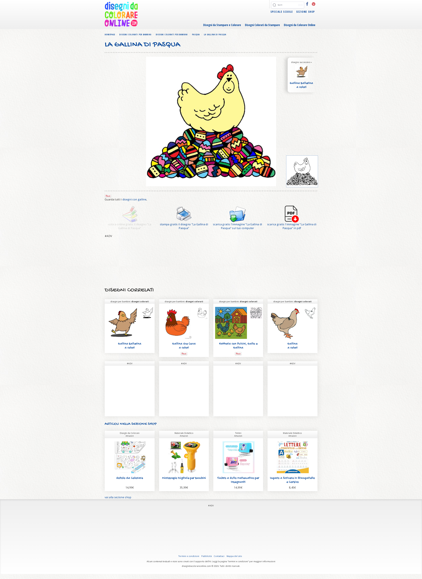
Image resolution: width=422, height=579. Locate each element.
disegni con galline (134, 199)
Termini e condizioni (188, 556)
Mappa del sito (234, 556)
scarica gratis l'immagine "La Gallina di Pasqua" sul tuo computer (237, 226)
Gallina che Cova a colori (184, 346)
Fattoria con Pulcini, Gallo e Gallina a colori (238, 348)
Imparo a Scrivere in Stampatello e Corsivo (292, 480)
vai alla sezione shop (118, 497)
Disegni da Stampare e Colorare (222, 25)
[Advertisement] (203, 263)
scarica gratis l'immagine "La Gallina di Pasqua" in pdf (291, 226)
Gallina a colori (292, 346)
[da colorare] (302, 171)
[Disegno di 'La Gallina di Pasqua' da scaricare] (237, 214)
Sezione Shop (305, 12)
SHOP (152, 424)
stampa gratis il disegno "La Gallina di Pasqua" (184, 226)
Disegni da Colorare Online (299, 25)
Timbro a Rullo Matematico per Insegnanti (238, 480)
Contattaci (219, 556)
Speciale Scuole (282, 12)
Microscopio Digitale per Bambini (184, 478)
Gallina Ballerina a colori (301, 85)
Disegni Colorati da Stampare (262, 25)
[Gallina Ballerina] (301, 71)
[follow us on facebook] (307, 4)
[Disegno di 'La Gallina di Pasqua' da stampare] (184, 214)
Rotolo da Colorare (129, 478)
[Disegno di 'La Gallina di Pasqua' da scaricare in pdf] (291, 214)
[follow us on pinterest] (313, 4)
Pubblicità (206, 556)
